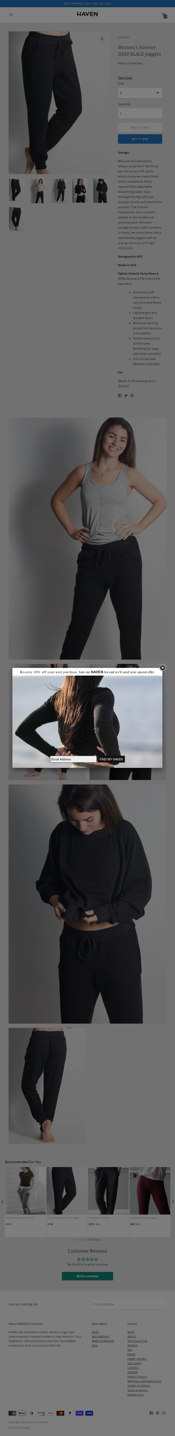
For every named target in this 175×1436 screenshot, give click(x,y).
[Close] (162, 668)
